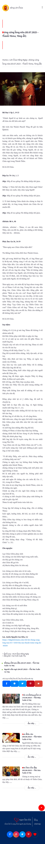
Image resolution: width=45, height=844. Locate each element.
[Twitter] (22, 684)
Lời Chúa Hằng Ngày (21, 654)
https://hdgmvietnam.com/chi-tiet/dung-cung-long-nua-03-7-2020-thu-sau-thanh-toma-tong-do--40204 (21, 642)
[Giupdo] (35, 834)
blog (36, 820)
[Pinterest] (30, 684)
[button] (41, 808)
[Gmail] (38, 684)
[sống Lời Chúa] (6, 8)
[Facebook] (6, 684)
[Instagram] (16, 834)
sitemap (37, 824)
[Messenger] (14, 684)
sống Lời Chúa (16, 8)
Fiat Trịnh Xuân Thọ (19, 656)
